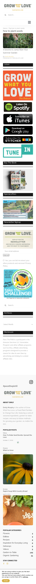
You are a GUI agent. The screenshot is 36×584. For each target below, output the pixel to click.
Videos (5, 433)
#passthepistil (10, 386)
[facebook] (4, 563)
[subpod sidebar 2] (18, 201)
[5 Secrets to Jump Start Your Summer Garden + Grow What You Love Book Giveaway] (18, 34)
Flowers (5, 448)
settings (25, 577)
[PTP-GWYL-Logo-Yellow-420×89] (18, 5)
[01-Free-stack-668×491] (18, 170)
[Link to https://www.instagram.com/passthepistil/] (31, 382)
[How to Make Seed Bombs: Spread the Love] (18, 442)
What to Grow (8, 450)
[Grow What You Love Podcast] (18, 71)
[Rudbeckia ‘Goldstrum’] (18, 455)
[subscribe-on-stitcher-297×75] (18, 137)
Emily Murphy (9, 56)
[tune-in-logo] (18, 145)
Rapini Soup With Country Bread (15, 491)
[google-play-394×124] (18, 126)
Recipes (5, 489)
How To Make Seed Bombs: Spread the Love (17, 436)
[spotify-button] (18, 102)
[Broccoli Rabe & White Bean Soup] (18, 496)
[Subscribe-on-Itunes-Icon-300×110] (18, 114)
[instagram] (7, 563)
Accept (6, 581)
